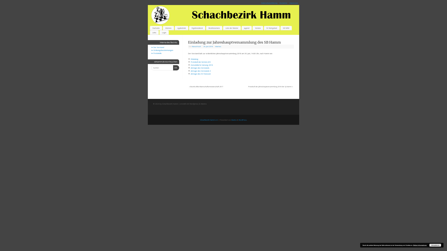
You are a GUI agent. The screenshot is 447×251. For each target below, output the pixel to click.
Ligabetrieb (181, 28)
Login (164, 32)
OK (175, 68)
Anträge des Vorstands (200, 68)
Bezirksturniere (214, 28)
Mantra (204, 104)
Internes (168, 28)
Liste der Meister (231, 28)
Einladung (194, 59)
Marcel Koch (196, 46)
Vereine (258, 28)
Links (154, 32)
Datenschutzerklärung (269, 3)
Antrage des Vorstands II (201, 71)
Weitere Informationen (420, 245)
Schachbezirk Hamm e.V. (209, 120)
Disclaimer (283, 3)
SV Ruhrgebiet (271, 28)
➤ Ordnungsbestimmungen (162, 50)
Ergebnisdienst (197, 28)
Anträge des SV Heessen (201, 74)
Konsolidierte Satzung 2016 (202, 65)
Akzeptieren (435, 245)
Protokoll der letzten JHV (201, 62)
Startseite (156, 28)
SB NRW (286, 28)
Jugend (246, 28)
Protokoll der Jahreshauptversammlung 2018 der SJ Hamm (270, 87)
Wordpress (194, 104)
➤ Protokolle (156, 53)
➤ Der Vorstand (157, 47)
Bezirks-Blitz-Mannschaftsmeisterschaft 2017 (206, 87)
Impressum (294, 3)
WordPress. (243, 120)
